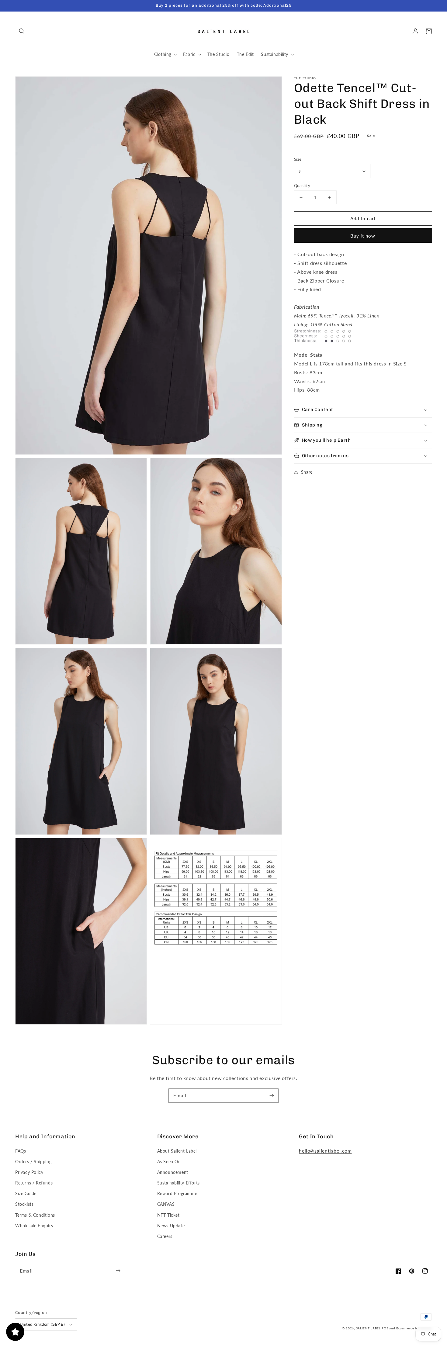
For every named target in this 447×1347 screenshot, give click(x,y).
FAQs (20, 1150)
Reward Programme (177, 1193)
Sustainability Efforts (178, 1182)
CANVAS (166, 1204)
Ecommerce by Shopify (414, 1328)
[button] (22, 31)
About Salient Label (177, 1150)
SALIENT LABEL (368, 1328)
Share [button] (307, 472)
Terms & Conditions (35, 1215)
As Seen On (169, 1161)
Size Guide (25, 1193)
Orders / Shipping (33, 1161)
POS (385, 1328)
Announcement (172, 1172)
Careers (164, 1236)
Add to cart (363, 218)
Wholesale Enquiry (34, 1225)
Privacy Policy (29, 1172)
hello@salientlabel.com (325, 1150)
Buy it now (362, 235)
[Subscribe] (271, 1095)
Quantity (302, 185)
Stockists (24, 1204)
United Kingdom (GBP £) (42, 1324)
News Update (171, 1225)
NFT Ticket (168, 1215)
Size (298, 159)
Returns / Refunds (34, 1182)
